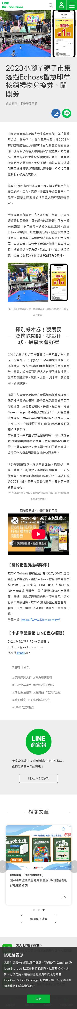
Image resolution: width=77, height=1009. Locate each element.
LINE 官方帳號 (24, 707)
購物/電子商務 (44, 685)
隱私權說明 (25, 986)
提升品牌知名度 (40, 700)
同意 (38, 999)
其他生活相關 (23, 692)
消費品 (39, 692)
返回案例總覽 (38, 919)
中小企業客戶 (23, 685)
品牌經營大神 (23, 677)
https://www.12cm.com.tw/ (40, 619)
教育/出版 (54, 692)
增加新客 (20, 700)
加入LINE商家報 (38, 778)
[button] (34, 910)
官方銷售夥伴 (44, 677)
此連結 (20, 653)
